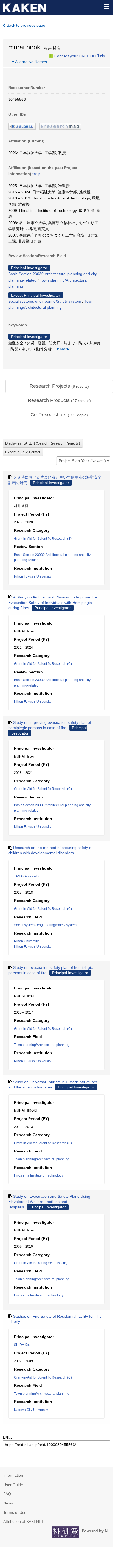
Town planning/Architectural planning (41, 1045)
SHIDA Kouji (23, 1345)
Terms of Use (14, 1512)
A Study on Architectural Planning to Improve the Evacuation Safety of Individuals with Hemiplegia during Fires (52, 602)
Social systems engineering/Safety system (44, 301)
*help (101, 56)
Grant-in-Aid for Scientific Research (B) (43, 539)
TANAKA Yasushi (26, 876)
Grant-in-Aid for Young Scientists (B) (40, 1263)
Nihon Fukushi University (32, 576)
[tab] (59, 386)
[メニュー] (106, 6)
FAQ (7, 1494)
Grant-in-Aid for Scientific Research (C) (43, 664)
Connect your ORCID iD (75, 56)
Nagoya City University (31, 1410)
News (8, 1503)
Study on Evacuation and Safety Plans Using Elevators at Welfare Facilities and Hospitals (49, 1201)
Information (13, 1475)
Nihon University (26, 941)
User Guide (13, 1485)
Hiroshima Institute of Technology (38, 1175)
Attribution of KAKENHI (23, 1521)
